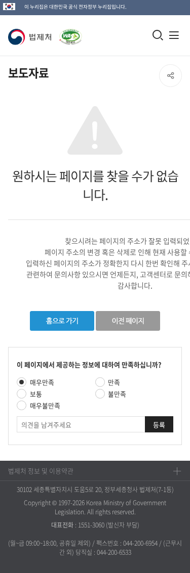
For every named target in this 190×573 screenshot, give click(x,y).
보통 (36, 394)
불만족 (117, 394)
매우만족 (42, 382)
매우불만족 (45, 405)
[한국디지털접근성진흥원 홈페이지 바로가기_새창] (68, 31)
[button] (31, 37)
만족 (114, 382)
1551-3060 (91, 525)
